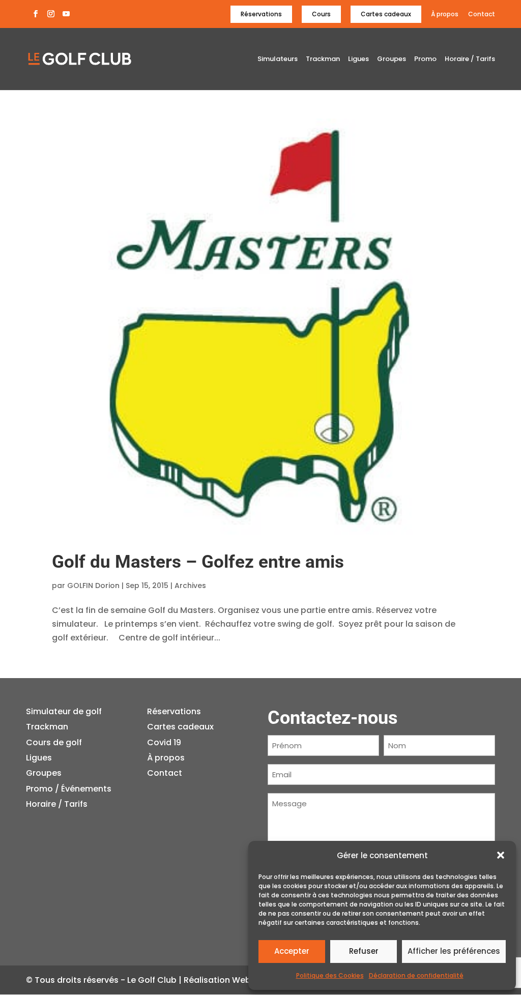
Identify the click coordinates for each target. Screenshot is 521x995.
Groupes (391, 59)
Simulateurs (277, 59)
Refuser (364, 951)
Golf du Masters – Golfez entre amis (198, 561)
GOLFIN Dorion (93, 585)
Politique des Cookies (330, 975)
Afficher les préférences (454, 951)
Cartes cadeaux (386, 14)
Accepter (291, 951)
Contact (481, 14)
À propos (444, 14)
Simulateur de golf (64, 711)
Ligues (358, 59)
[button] (501, 855)
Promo (425, 59)
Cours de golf (54, 742)
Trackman (323, 59)
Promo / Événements (68, 789)
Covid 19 (164, 742)
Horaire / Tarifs (470, 59)
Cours (321, 14)
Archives (190, 585)
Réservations (261, 14)
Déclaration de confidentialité (416, 975)
